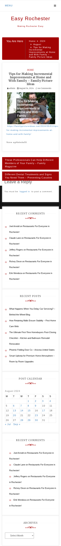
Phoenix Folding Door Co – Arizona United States (32, 350)
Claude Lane (15, 238)
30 (36, 420)
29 (29, 420)
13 (14, 410)
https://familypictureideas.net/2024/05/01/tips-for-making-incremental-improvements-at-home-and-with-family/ (33, 130)
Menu (9, 5)
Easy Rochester (30, 18)
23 (36, 415)
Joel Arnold (14, 226)
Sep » (16, 424)
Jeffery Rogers (16, 249)
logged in (25, 191)
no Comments (44, 88)
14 (21, 410)
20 (14, 415)
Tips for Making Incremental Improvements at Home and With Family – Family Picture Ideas (30, 79)
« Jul (8, 424)
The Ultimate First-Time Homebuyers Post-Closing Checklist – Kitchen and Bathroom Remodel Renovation (32, 338)
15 (29, 410)
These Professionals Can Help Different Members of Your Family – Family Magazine (29, 163)
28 (21, 420)
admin (12, 88)
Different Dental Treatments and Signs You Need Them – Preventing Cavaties (28, 176)
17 (43, 410)
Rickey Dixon (15, 261)
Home (30, 69)
